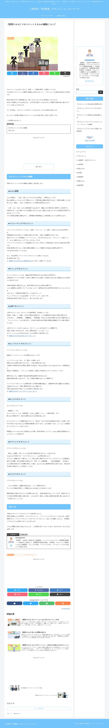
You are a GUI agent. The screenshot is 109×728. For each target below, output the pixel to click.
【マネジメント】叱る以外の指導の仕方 (89, 104)
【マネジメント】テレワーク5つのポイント (89, 109)
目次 (37, 166)
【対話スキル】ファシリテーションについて (22, 391)
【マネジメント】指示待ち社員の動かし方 (89, 116)
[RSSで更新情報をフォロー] (63, 603)
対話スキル (81, 168)
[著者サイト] (14, 603)
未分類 (79, 173)
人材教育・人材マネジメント (86, 160)
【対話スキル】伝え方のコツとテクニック (22, 336)
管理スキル (11, 554)
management (90, 60)
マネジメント (81, 156)
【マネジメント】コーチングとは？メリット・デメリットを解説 (89, 123)
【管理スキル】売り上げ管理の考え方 (20, 261)
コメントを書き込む (39, 708)
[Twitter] (11, 546)
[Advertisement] (39, 30)
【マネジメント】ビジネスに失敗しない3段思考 (89, 130)
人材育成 (80, 164)
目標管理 (80, 177)
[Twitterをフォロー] (30, 603)
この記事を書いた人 (13, 534)
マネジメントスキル (20, 554)
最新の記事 (24, 534)
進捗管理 (80, 185)
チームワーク (81, 152)
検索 (77, 89)
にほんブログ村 (90, 140)
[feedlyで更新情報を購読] (46, 603)
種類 (28, 554)
